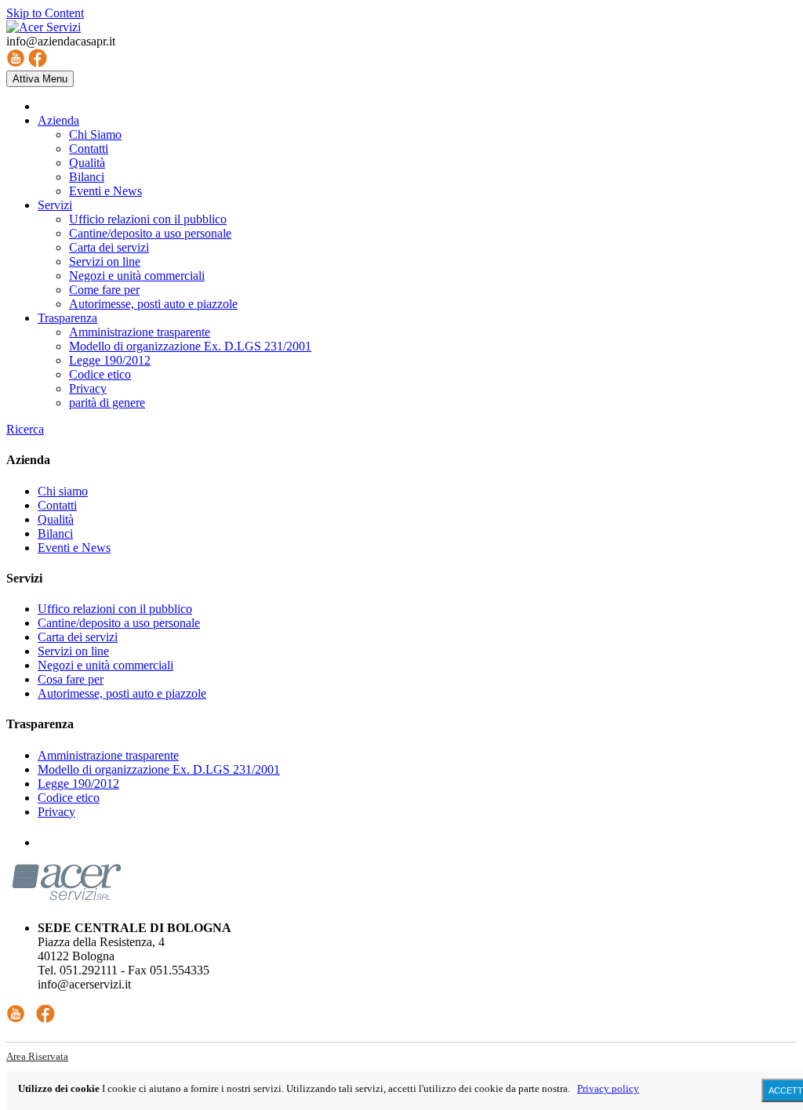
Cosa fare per (71, 679)
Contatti (57, 505)
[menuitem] (58, 120)
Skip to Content (45, 13)
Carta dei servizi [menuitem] (109, 247)
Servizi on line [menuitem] (104, 261)
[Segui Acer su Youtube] (15, 1018)
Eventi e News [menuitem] (105, 191)
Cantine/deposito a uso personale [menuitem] (150, 233)
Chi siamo (63, 491)
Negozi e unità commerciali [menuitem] (137, 275)
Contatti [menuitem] (88, 148)
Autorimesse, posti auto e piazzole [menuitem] (153, 303)
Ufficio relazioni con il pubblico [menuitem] (148, 219)
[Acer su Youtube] (15, 63)
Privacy (56, 811)
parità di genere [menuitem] (107, 402)
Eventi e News (74, 547)
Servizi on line (73, 651)
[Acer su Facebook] (37, 63)
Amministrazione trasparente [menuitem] (139, 332)
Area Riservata (37, 1056)
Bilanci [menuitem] (86, 176)
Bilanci (55, 533)
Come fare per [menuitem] (104, 289)
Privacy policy (608, 1088)
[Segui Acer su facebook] (45, 1018)
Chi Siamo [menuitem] (95, 134)
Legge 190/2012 (78, 783)
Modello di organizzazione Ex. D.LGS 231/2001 (159, 769)
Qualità (56, 519)
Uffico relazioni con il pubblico (115, 608)
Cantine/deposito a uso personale (119, 622)
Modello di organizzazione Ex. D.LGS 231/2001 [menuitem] (190, 346)
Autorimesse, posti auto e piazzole (122, 693)
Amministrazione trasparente (108, 755)
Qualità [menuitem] (87, 162)
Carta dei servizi (78, 637)
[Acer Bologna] (43, 27)
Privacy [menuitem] (88, 388)
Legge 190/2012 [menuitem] (110, 360)
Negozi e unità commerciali (105, 665)
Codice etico (69, 797)
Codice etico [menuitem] (100, 374)
